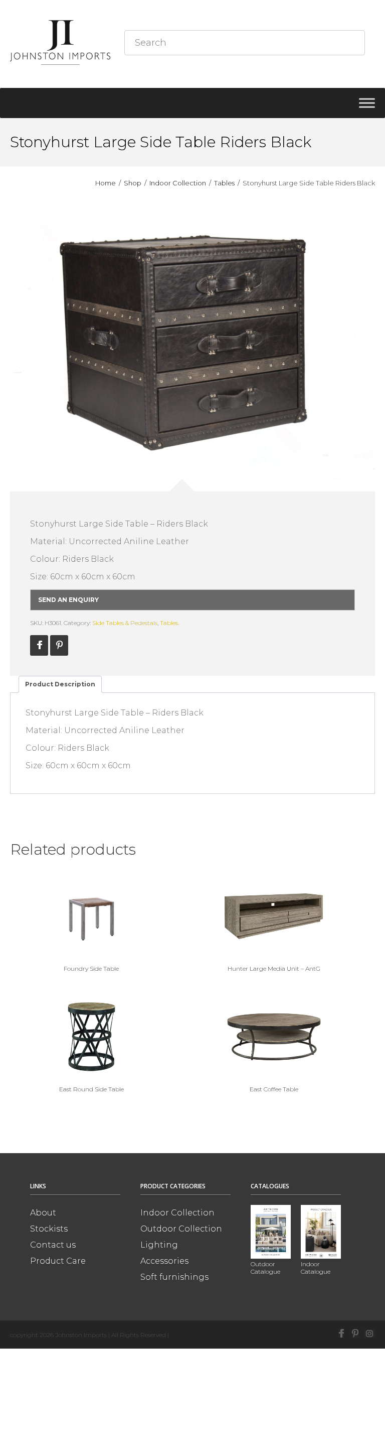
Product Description (60, 684)
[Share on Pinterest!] (59, 645)
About (43, 1212)
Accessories (164, 1261)
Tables (224, 183)
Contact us (53, 1245)
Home (105, 183)
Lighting (159, 1245)
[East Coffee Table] (273, 1036)
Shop (132, 183)
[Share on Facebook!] (39, 645)
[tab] (60, 684)
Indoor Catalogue (315, 1267)
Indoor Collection (177, 183)
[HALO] (192, 339)
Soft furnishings (174, 1277)
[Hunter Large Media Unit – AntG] (273, 916)
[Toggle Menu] (367, 103)
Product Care (58, 1261)
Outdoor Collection (181, 1229)
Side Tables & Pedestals (124, 623)
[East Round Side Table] (91, 1036)
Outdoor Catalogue (265, 1267)
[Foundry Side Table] (91, 916)
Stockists (49, 1229)
